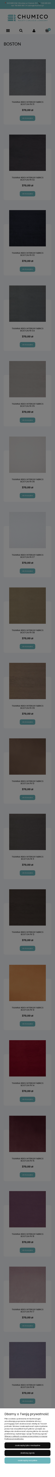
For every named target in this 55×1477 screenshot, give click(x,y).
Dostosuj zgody (27, 1453)
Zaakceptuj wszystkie (27, 1460)
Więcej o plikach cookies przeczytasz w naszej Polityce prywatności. (26, 1437)
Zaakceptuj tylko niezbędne (27, 1445)
